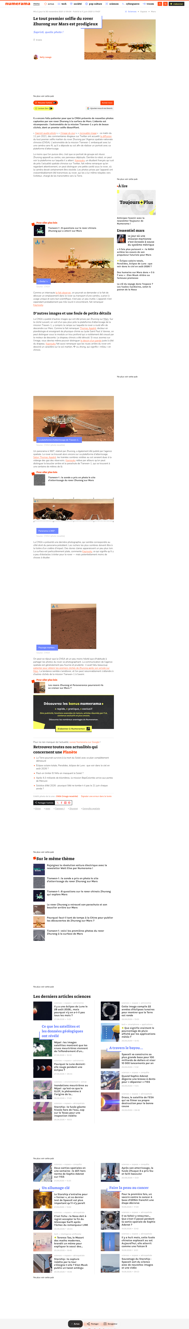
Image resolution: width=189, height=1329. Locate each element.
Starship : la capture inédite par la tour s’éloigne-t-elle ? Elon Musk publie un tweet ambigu (71, 1263)
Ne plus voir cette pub (43, 96)
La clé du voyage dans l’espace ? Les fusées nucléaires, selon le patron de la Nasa (135, 286)
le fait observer (63, 292)
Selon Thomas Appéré (44, 457)
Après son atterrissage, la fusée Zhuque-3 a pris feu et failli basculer (137, 1170)
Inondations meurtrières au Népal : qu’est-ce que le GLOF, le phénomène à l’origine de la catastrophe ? (71, 1090)
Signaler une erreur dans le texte (96, 796)
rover (47, 808)
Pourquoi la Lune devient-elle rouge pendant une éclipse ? (69, 1067)
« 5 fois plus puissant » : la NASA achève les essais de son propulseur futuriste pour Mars (135, 252)
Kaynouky (80, 160)
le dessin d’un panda (90, 340)
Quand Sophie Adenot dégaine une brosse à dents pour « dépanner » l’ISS (138, 1079)
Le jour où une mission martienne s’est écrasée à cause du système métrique (141, 240)
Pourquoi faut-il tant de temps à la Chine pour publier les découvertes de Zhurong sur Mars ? (80, 919)
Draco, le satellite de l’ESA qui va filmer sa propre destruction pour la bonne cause (138, 1102)
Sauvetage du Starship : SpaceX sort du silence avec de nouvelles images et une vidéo (137, 1263)
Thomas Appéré (88, 328)
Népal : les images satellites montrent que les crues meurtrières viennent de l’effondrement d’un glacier (71, 1047)
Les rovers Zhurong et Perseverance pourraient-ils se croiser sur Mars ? (75, 686)
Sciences (132, 11)
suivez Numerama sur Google (84, 742)
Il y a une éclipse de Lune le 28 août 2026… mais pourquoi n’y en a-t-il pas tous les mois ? (71, 1011)
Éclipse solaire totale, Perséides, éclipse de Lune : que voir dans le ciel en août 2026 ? (134, 263)
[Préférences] (165, 4)
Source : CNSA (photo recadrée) (50, 445)
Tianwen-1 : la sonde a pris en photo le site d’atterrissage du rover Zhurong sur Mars (71, 479)
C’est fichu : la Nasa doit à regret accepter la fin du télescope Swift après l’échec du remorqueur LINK (71, 1220)
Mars (153, 11)
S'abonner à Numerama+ (71, 728)
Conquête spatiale (91, 808)
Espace (143, 11)
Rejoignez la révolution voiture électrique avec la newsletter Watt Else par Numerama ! (77, 867)
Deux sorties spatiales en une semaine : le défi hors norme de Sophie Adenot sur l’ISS (70, 1172)
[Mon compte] (160, 4)
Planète (70, 752)
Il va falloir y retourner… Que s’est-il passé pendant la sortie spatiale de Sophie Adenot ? (138, 1220)
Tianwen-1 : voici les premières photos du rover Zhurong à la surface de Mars (75, 932)
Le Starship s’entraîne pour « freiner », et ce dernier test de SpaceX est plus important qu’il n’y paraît (71, 1199)
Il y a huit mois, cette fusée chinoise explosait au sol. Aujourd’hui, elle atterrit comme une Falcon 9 (138, 1242)
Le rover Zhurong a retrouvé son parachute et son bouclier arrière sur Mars (77, 906)
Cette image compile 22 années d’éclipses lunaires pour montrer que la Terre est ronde (138, 1011)
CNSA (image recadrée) (67, 796)
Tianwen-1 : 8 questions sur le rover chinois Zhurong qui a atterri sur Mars (72, 229)
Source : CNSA (43, 286)
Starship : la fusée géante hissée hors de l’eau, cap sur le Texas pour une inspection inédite (70, 1111)
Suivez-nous (107, 103)
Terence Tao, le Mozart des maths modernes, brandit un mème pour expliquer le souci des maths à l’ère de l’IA (69, 1242)
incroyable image (87, 133)
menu (36, 3)
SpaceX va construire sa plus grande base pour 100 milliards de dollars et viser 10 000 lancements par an (138, 1059)
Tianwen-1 (60, 808)
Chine (38, 808)
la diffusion (106, 136)
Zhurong (73, 808)
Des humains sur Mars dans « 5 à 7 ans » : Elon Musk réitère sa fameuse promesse (135, 275)
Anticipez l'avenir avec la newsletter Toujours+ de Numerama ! (131, 221)
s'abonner (178, 4)
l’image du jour (67, 133)
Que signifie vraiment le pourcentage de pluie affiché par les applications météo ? (138, 1032)
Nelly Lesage (45, 57)
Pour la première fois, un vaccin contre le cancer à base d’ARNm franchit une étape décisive (138, 1198)
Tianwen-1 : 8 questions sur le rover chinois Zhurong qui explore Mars (79, 893)
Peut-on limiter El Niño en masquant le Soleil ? (60, 773)
